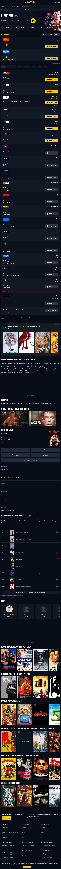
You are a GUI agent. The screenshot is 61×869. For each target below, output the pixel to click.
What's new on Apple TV (8, 852)
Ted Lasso (24, 830)
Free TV (26, 67)
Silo (22, 837)
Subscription (11, 67)
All (3, 67)
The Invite (4, 837)
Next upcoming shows (46, 842)
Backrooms (5, 830)
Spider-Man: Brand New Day (10, 832)
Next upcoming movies (27, 842)
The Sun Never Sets (26, 853)
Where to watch (7, 27)
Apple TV (43, 832)
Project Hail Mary (7, 835)
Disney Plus (44, 835)
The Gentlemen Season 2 (47, 848)
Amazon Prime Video (46, 830)
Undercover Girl (25, 855)
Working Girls (25, 848)
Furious (23, 827)
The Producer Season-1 (47, 857)
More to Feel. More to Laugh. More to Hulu (24, 326)
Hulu (42, 837)
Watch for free (20, 27)
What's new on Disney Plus (9, 854)
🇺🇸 (56, 34)
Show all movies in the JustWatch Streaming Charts (30, 592)
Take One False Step (26, 850)
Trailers (40, 27)
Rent (33, 67)
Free (19, 67)
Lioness (23, 832)
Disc (45, 67)
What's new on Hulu (7, 857)
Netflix (43, 827)
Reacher (23, 835)
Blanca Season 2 (45, 850)
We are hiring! (6, 818)
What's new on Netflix (8, 845)
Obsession (5, 827)
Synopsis (31, 27)
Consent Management (32, 817)
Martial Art (39, 486)
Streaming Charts (52, 27)
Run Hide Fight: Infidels (27, 845)
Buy (40, 67)
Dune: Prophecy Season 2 (48, 845)
